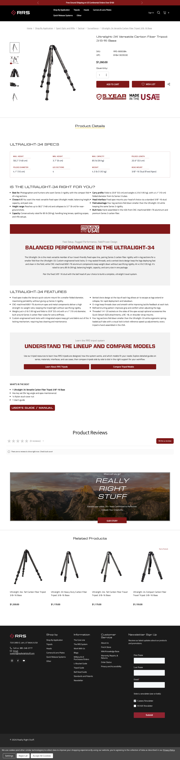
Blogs (76, 652)
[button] (43, 441)
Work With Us (79, 648)
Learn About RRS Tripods (56, 366)
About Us (105, 642)
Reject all (23, 755)
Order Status (106, 662)
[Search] (158, 12)
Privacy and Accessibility (111, 666)
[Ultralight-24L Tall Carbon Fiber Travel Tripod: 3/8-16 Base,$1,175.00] (110, 566)
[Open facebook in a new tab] (18, 661)
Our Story (112, 520)
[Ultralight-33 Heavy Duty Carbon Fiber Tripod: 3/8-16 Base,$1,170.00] (69, 566)
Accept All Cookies (42, 755)
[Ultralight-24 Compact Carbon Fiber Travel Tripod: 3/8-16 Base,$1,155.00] (151, 566)
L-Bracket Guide (80, 663)
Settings (9, 755)
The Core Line (79, 640)
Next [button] (142, 3)
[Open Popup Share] (168, 84)
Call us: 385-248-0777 (22, 648)
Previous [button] (38, 3)
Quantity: (102, 68)
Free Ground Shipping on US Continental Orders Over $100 (90, 2)
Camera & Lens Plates (55, 652)
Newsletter (78, 680)
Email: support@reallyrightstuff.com (22, 652)
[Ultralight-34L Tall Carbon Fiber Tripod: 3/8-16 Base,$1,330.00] (28, 566)
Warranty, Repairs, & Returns (109, 656)
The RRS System (80, 644)
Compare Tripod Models (123, 366)
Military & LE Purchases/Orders (81, 658)
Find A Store (106, 647)
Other (48, 661)
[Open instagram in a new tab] (12, 661)
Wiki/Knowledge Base (110, 651)
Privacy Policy (169, 750)
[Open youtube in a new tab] (24, 661)
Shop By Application (54, 640)
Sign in (151, 12)
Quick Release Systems (56, 656)
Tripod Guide (79, 667)
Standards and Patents (83, 676)
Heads (49, 648)
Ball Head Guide (80, 671)
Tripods (49, 644)
